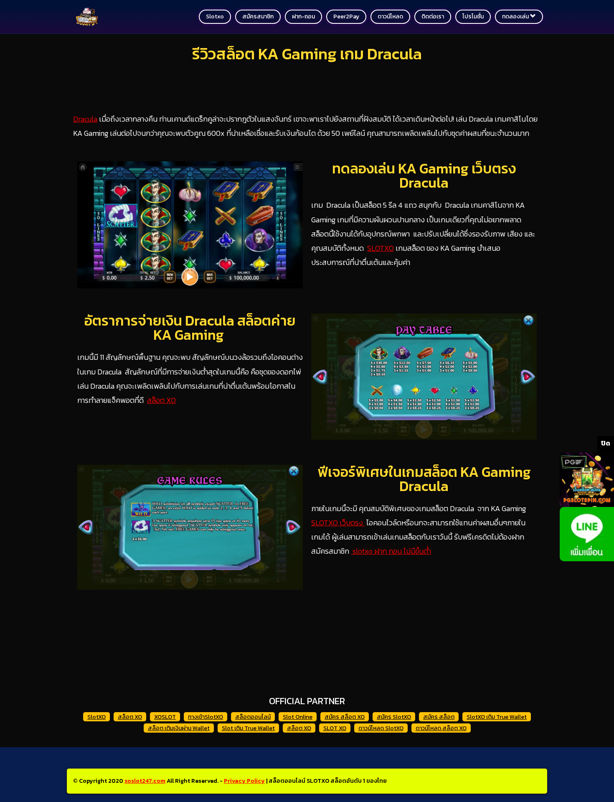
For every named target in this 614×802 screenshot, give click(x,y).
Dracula (85, 119)
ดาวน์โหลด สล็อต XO (441, 728)
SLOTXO (380, 248)
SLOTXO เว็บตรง (337, 522)
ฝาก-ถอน (303, 16)
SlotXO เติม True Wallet (497, 717)
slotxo (215, 16)
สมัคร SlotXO (394, 717)
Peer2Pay (346, 16)
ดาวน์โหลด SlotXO (380, 728)
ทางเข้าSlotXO (205, 717)
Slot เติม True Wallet (248, 728)
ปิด (605, 443)
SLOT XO (334, 728)
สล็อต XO (161, 400)
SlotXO (96, 717)
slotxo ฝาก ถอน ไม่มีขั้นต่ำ (391, 551)
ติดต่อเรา (432, 16)
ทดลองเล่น (516, 16)
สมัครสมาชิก (258, 16)
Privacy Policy (244, 781)
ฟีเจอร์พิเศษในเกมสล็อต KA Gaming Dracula (424, 478)
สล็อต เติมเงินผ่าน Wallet (179, 728)
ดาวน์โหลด (390, 16)
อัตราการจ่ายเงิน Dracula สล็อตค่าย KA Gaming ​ (190, 327)
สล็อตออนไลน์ (253, 717)
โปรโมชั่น (473, 16)
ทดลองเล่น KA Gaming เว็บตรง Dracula (424, 175)
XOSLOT (165, 717)
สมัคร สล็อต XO (345, 717)
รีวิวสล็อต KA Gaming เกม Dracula (307, 54)
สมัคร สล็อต (438, 717)
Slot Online (297, 717)
